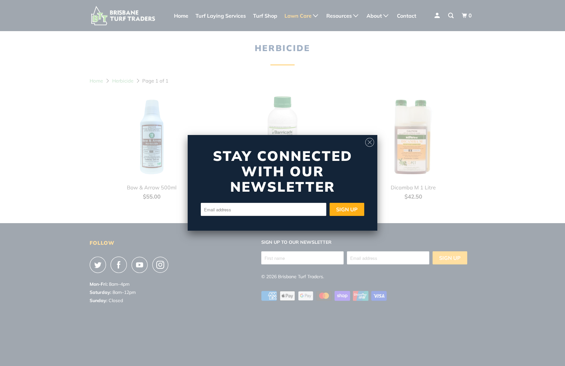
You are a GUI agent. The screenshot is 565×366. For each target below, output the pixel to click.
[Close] (369, 140)
